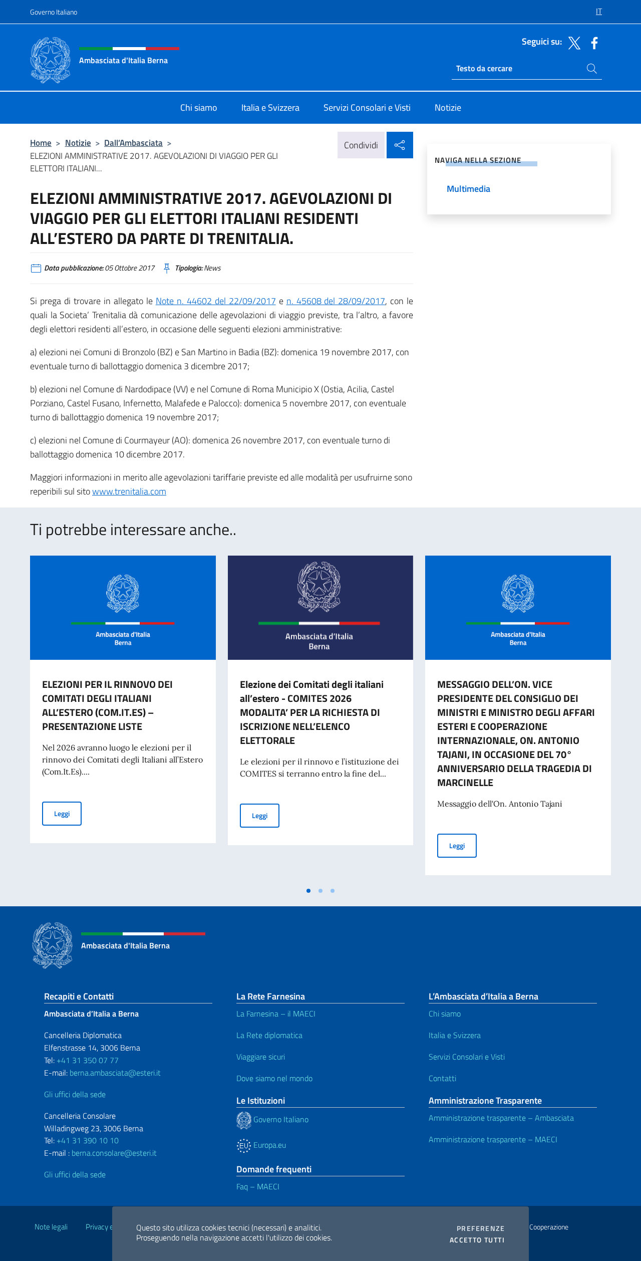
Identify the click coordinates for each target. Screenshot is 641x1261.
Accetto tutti (477, 1239)
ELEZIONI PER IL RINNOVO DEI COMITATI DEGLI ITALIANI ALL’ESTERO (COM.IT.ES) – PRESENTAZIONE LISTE (107, 705)
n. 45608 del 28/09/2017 (336, 301)
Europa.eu (268, 1145)
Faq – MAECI (257, 1186)
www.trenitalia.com (129, 491)
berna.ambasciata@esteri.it (114, 1073)
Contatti (442, 1078)
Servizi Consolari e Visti (467, 1057)
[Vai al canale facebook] (592, 42)
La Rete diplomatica (269, 1035)
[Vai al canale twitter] (572, 42)
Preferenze (481, 1228)
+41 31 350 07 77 (88, 1060)
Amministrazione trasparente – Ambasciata (501, 1118)
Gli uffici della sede (75, 1094)
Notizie (78, 142)
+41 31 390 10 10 (87, 1140)
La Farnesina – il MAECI (275, 1013)
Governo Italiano (53, 12)
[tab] (308, 891)
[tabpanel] (123, 718)
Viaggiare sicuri (260, 1057)
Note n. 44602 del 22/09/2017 (216, 301)
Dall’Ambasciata (133, 142)
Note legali (51, 1226)
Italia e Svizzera (455, 1035)
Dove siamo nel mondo (274, 1078)
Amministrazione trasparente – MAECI (493, 1139)
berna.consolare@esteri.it (114, 1153)
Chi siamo (445, 1013)
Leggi (68, 813)
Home (41, 142)
